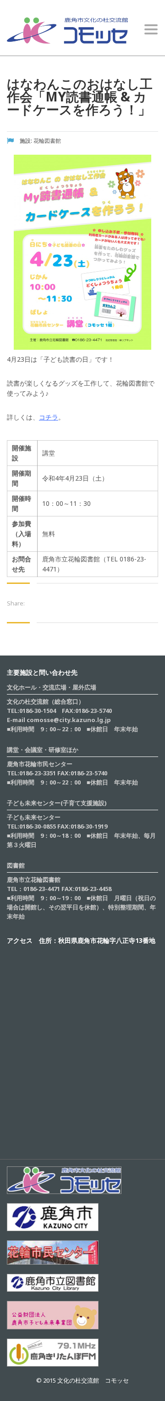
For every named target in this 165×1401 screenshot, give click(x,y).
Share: (16, 603)
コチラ (48, 417)
